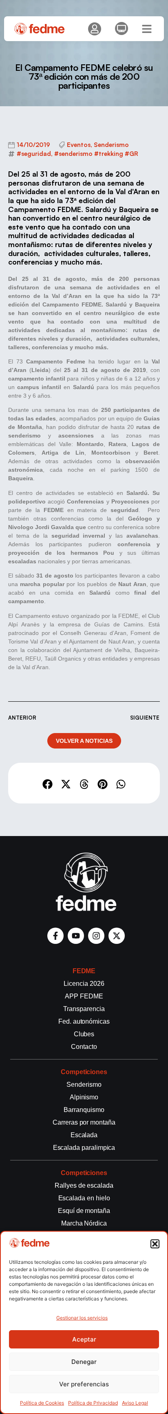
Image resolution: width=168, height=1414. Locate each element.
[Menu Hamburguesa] (146, 29)
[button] (155, 1244)
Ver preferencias (84, 1384)
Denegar (84, 1362)
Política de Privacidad (93, 1403)
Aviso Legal (135, 1403)
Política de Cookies (42, 1403)
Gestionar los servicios (82, 1318)
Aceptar (84, 1339)
